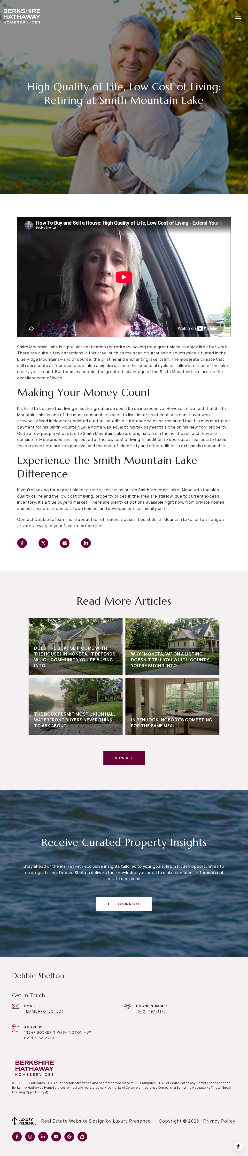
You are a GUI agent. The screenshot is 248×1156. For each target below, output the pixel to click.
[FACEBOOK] (17, 1136)
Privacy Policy (219, 1121)
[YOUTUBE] (56, 1136)
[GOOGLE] (69, 1136)
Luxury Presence (132, 1121)
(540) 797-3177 (151, 1011)
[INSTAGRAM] (30, 1136)
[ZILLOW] (82, 1136)
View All (124, 758)
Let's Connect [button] (124, 904)
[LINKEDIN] (43, 1136)
